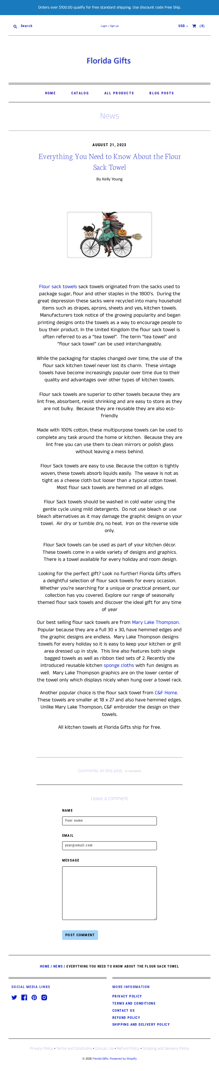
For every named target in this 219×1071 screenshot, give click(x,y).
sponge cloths (119, 665)
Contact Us (123, 1011)
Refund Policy (126, 1018)
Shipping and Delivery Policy (141, 1025)
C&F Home (166, 693)
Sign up (114, 26)
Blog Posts (161, 93)
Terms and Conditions (133, 1003)
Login (104, 26)
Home (50, 93)
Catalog (80, 93)
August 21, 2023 (109, 144)
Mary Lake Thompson (155, 622)
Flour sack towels (58, 286)
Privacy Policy (127, 996)
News (109, 116)
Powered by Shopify (123, 1058)
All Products (119, 93)
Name (67, 810)
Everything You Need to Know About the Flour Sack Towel (109, 161)
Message (71, 860)
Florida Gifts (100, 1058)
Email (68, 835)
